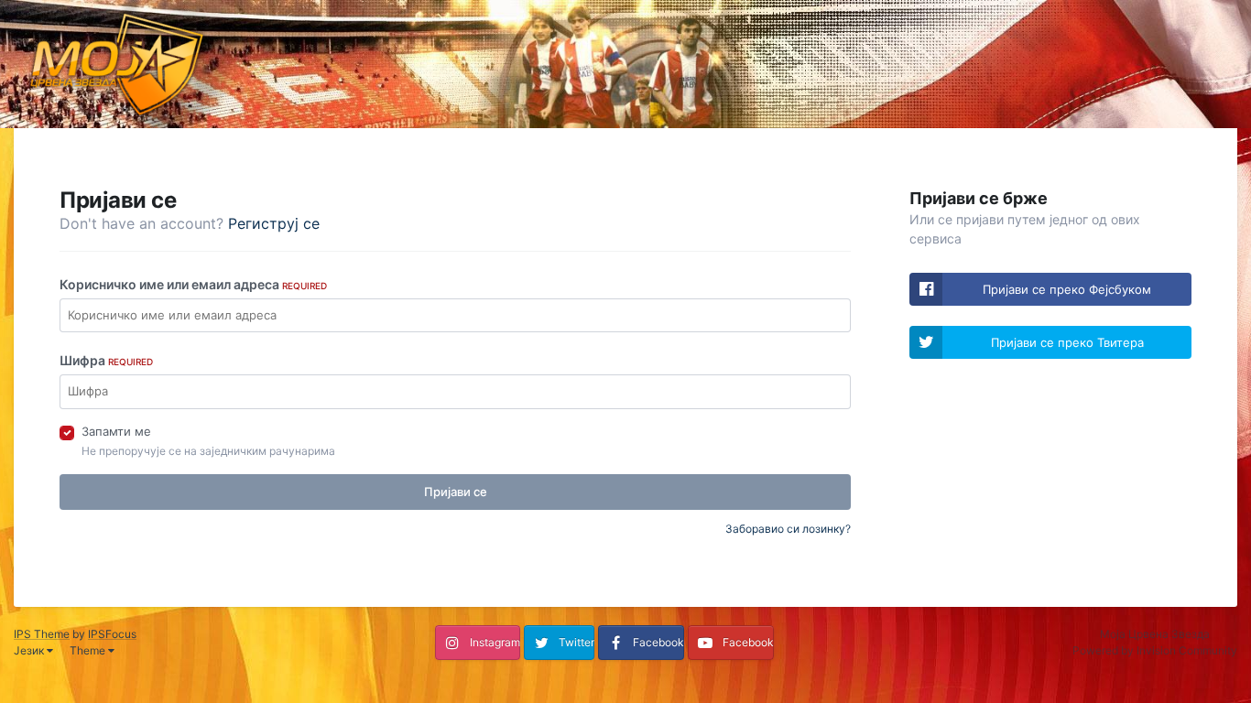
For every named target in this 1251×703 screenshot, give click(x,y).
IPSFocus (112, 634)
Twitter (576, 642)
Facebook (658, 642)
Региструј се (274, 223)
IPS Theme (42, 634)
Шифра (106, 360)
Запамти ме (116, 431)
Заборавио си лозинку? (788, 528)
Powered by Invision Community (1154, 650)
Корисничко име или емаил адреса (193, 284)
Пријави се (455, 491)
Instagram (495, 642)
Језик (30, 650)
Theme (89, 650)
